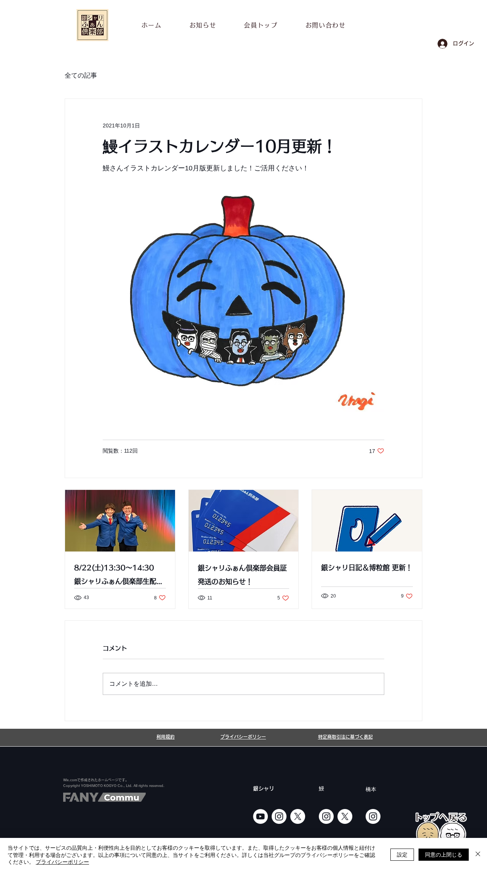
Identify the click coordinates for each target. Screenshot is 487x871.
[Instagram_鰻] (326, 816)
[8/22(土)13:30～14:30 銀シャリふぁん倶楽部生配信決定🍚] (120, 521)
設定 (402, 854)
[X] (297, 816)
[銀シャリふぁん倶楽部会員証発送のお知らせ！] (244, 521)
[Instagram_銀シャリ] (279, 816)
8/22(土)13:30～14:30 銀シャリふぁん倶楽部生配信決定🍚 (118, 576)
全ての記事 (81, 75)
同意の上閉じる (443, 854)
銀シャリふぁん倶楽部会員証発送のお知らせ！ (242, 574)
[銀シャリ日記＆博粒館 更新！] (367, 521)
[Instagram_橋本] (373, 816)
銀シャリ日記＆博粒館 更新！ (366, 567)
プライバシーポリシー (62, 861)
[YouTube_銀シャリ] (260, 816)
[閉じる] (477, 854)
